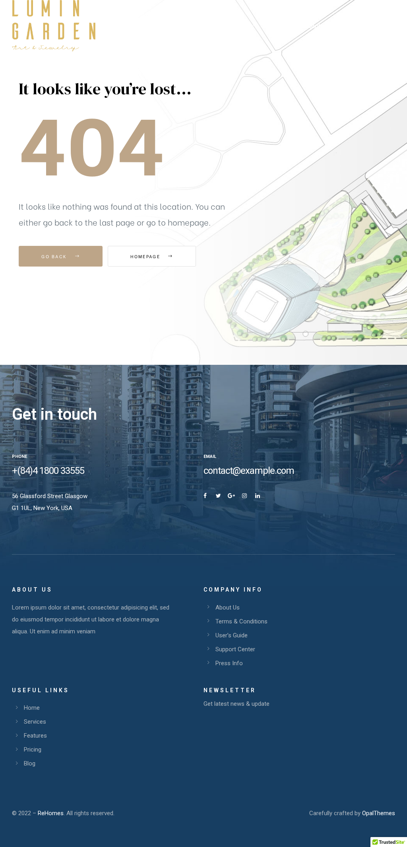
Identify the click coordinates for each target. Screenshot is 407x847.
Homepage (146, 256)
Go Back (55, 256)
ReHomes (51, 813)
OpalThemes (378, 813)
